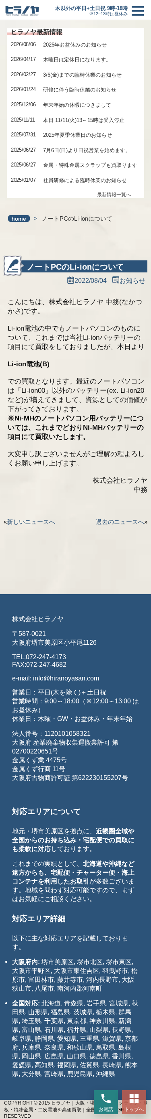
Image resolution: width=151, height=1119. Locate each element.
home (19, 219)
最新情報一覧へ (114, 194)
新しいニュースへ (31, 521)
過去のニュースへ (120, 521)
